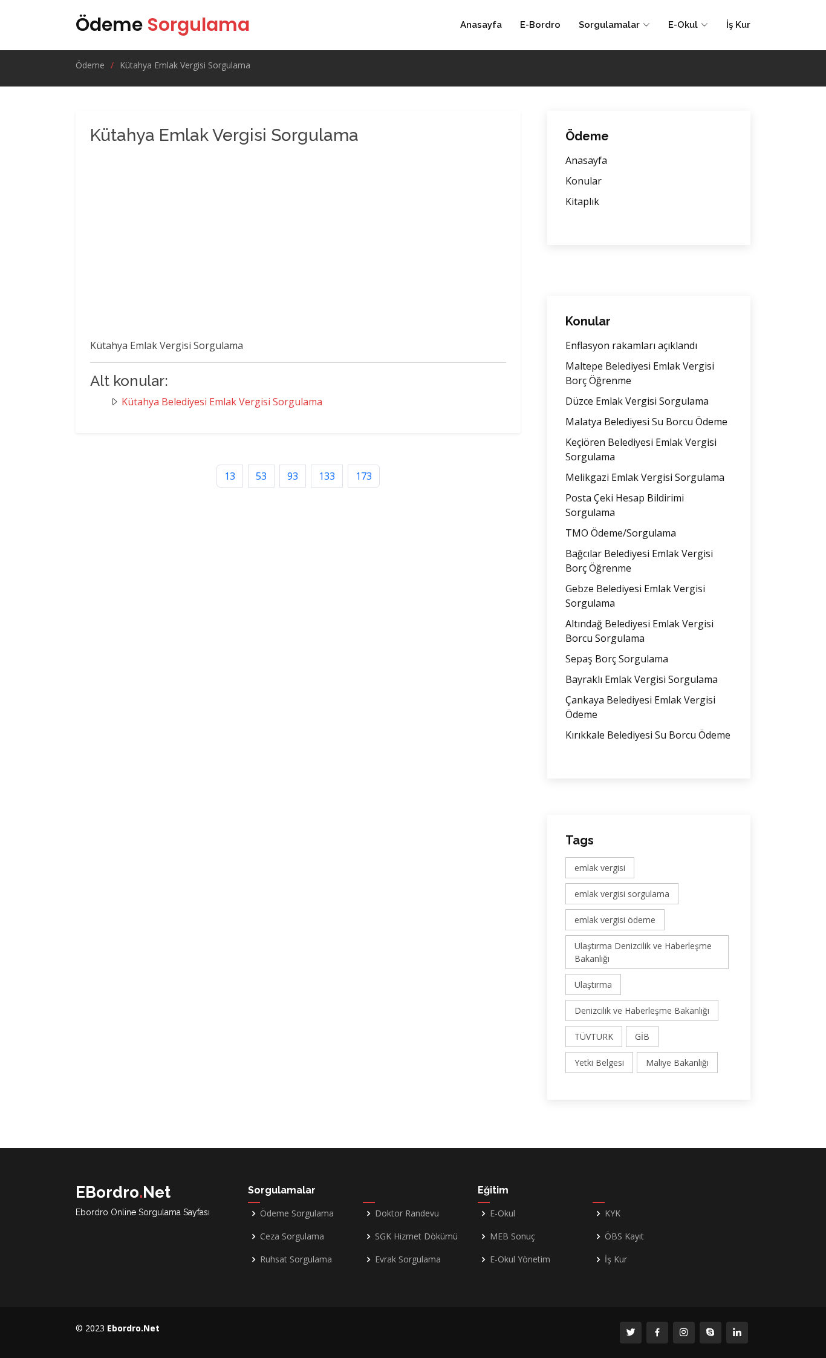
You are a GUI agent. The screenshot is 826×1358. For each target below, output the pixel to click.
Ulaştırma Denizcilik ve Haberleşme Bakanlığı (643, 952)
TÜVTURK (593, 1036)
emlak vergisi (599, 867)
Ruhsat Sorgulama (296, 1259)
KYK (612, 1213)
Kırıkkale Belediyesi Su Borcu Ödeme (647, 735)
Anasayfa (481, 24)
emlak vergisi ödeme (614, 919)
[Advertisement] (283, 244)
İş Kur (738, 24)
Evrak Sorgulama (408, 1259)
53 (261, 476)
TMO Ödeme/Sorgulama (620, 533)
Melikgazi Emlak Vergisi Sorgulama (644, 477)
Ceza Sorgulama (292, 1236)
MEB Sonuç (512, 1236)
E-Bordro (540, 24)
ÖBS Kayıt (624, 1236)
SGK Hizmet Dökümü (416, 1236)
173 (364, 476)
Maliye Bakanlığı (677, 1062)
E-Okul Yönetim (520, 1259)
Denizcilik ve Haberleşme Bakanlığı (641, 1010)
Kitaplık (582, 201)
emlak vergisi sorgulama (621, 893)
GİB (642, 1036)
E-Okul (502, 1213)
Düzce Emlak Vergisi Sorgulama (637, 401)
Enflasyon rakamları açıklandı (631, 345)
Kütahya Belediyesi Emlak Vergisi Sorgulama (222, 401)
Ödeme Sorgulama (297, 1213)
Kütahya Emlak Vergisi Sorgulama (185, 65)
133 (327, 476)
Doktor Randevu (407, 1213)
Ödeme (163, 24)
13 (229, 476)
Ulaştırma (593, 984)
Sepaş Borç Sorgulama (616, 658)
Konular (583, 181)
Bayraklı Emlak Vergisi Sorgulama (641, 679)
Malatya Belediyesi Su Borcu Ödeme (646, 421)
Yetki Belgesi (599, 1062)
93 (292, 476)
